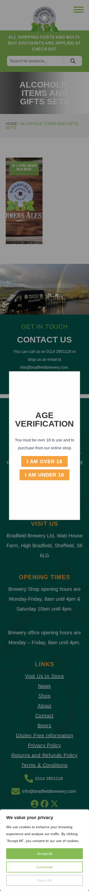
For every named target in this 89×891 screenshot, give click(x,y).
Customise (44, 867)
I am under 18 (44, 475)
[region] (44, 850)
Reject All (44, 880)
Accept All (44, 854)
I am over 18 (44, 461)
